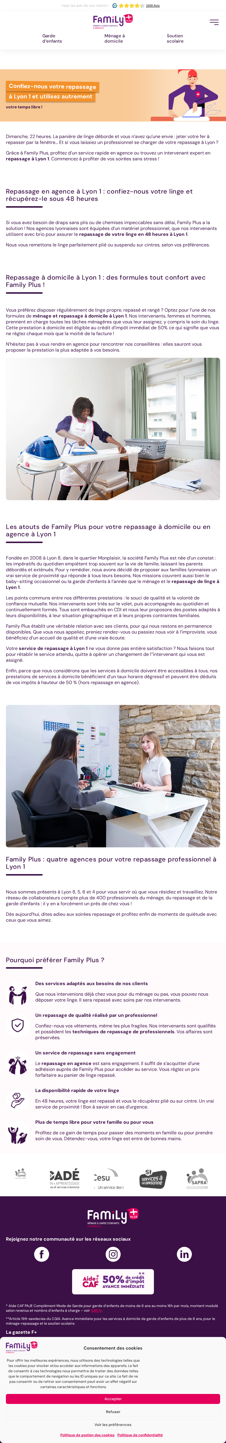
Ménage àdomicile (114, 38)
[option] (28, 1178)
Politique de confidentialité (140, 1435)
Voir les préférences (113, 1424)
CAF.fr (96, 1310)
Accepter (113, 1398)
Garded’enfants (52, 38)
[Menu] (214, 22)
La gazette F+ (21, 1332)
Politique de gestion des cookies (87, 1435)
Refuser (113, 1411)
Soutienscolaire (175, 38)
